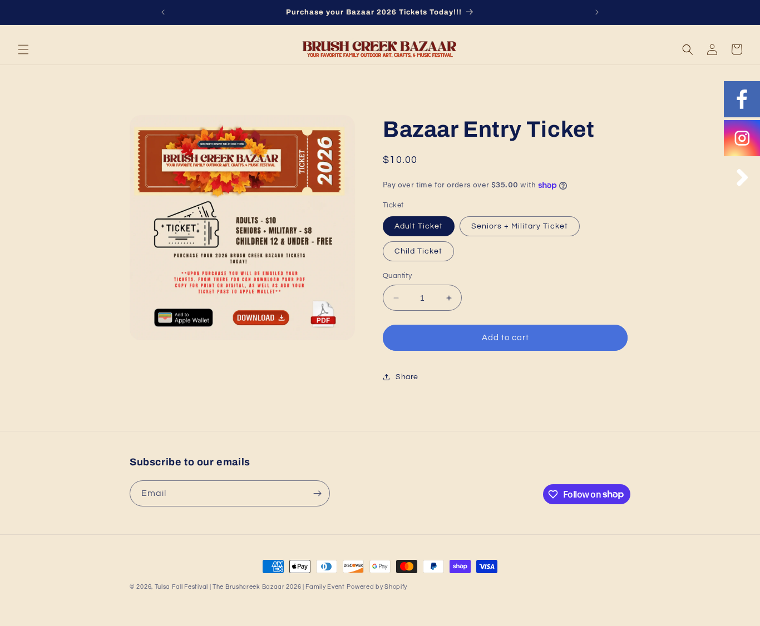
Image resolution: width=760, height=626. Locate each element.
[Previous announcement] (163, 12)
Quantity (397, 276)
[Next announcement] (597, 12)
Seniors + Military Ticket (519, 226)
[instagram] (742, 138)
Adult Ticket (418, 226)
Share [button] (407, 377)
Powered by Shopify (377, 587)
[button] (23, 49)
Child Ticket (418, 251)
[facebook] (742, 99)
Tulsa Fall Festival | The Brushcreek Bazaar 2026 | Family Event (250, 587)
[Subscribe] (317, 493)
